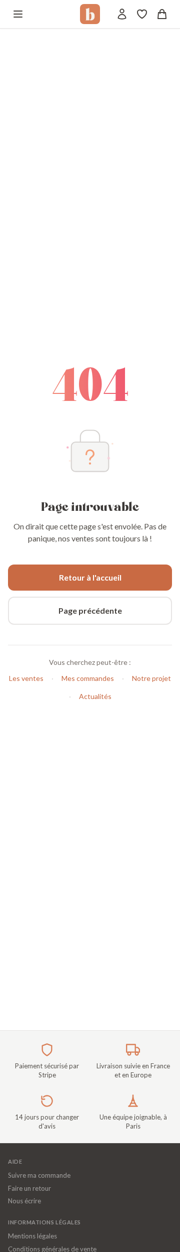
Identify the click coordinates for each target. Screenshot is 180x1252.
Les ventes (26, 678)
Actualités (95, 696)
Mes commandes (88, 678)
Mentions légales (32, 1236)
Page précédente (90, 610)
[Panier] (162, 14)
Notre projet (151, 678)
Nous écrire (24, 1201)
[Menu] (18, 14)
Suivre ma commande (39, 1175)
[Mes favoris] (142, 14)
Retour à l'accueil (90, 577)
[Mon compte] (122, 14)
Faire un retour (29, 1188)
